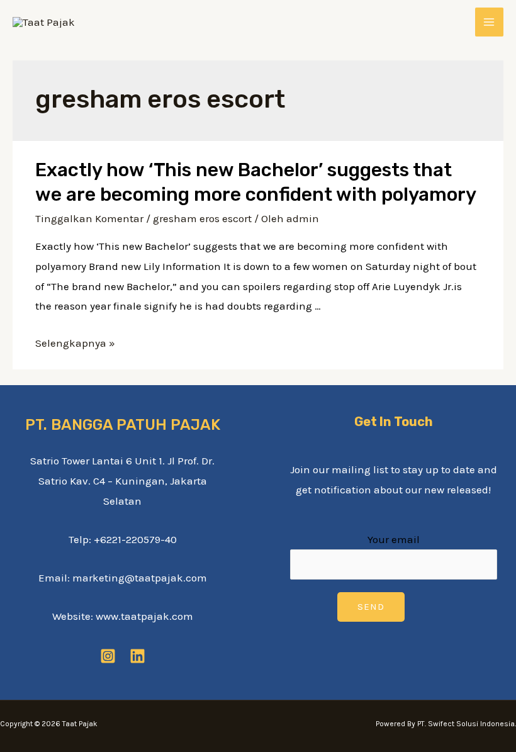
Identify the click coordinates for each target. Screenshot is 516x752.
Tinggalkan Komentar (89, 218)
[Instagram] (108, 656)
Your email (393, 539)
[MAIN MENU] (489, 22)
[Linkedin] (137, 656)
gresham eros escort (202, 218)
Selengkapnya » (75, 343)
